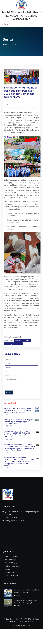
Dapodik (7, 569)
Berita (19, 44)
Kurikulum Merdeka (11, 556)
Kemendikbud (9, 572)
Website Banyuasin (11, 575)
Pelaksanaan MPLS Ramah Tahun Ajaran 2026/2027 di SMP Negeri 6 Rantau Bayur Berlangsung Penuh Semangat (17, 434)
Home (5, 44)
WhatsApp (9, 344)
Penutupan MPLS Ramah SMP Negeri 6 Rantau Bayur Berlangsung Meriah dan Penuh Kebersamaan (18, 421)
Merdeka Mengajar (11, 563)
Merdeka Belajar (10, 560)
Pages (11, 44)
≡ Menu (5, 24)
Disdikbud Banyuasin (11, 566)
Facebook (18, 340)
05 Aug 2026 (9, 414)
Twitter (27, 340)
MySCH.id (26, 625)
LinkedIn (18, 344)
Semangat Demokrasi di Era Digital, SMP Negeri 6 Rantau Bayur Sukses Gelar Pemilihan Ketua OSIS (17, 410)
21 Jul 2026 (9, 467)
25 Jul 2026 (9, 426)
